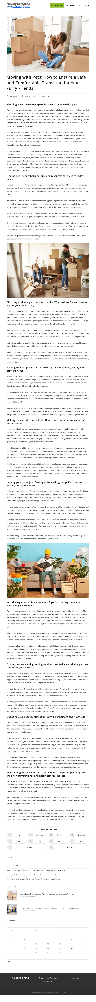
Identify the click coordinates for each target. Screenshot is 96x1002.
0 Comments (31, 897)
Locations (75, 978)
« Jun (8, 961)
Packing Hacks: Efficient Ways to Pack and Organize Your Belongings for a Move (32, 875)
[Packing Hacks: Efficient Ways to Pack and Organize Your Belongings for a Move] (12, 895)
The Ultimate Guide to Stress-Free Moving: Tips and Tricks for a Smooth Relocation (34, 879)
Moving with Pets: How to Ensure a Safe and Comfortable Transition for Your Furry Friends (36, 871)
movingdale (14, 97)
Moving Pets (45, 97)
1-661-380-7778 (73, 5)
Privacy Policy (44, 978)
